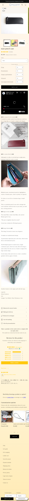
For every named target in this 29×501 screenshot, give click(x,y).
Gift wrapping (6, 452)
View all (14, 436)
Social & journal (7, 459)
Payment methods (7, 462)
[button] (3, 4)
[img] (4, 372)
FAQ (4, 445)
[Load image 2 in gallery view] (14, 43)
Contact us (5, 482)
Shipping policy (6, 465)
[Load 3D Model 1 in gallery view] (22, 43)
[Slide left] (1, 43)
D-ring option (4, 424)
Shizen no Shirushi (12, 500)
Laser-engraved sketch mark (7, 81)
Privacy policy (6, 472)
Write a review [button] (14, 362)
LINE (24, 397)
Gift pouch (3, 78)
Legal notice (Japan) (7, 476)
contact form (10, 397)
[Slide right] (27, 43)
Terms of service (7, 479)
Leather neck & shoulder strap (19, 424)
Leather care (6, 455)
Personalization (4, 70)
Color (2, 57)
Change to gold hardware (6, 74)
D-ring (2, 67)
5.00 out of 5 (18, 347)
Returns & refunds (7, 469)
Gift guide (5, 449)
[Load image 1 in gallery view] (7, 43)
